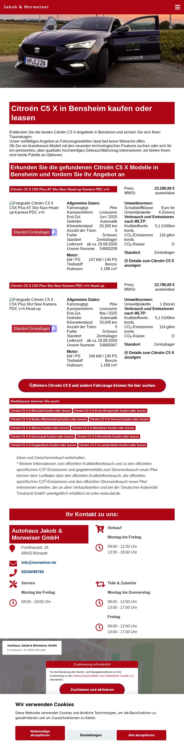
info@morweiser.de (38, 562)
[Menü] (178, 7)
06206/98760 (32, 572)
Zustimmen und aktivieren (92, 690)
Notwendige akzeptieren (40, 733)
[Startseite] (26, 6)
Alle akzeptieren (141, 735)
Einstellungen (91, 735)
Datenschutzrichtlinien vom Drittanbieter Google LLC (103, 675)
